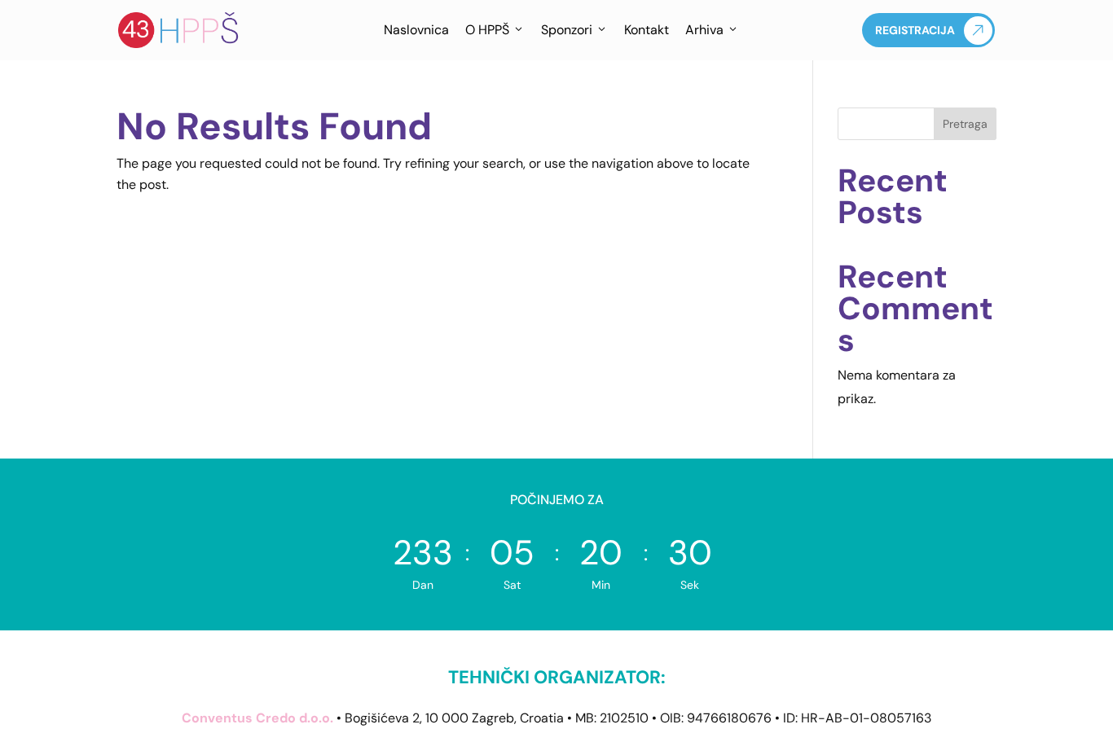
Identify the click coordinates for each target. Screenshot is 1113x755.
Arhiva (704, 29)
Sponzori (566, 29)
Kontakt (646, 29)
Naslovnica (416, 29)
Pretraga (965, 123)
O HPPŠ (487, 29)
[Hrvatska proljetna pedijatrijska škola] (179, 30)
